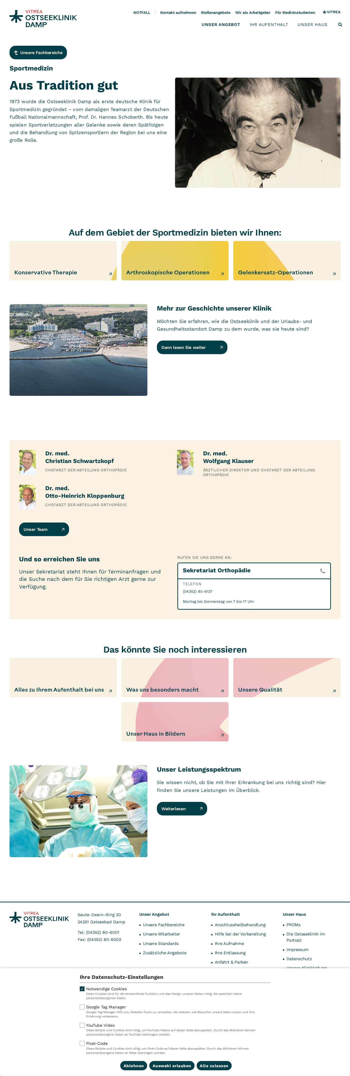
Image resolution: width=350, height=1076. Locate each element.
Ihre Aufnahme (229, 943)
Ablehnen (134, 1065)
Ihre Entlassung (230, 952)
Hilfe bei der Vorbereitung (240, 933)
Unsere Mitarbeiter (161, 933)
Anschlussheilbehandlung (240, 924)
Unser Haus (312, 24)
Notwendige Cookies (164, 993)
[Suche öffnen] (340, 24)
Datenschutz (299, 958)
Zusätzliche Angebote (164, 952)
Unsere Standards (160, 943)
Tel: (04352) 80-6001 (98, 932)
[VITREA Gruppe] (331, 12)
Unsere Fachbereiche (163, 924)
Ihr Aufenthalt (269, 24)
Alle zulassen (214, 1065)
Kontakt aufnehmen (178, 12)
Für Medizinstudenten (295, 12)
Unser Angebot (221, 24)
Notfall (141, 12)
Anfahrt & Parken (231, 962)
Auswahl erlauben (172, 1065)
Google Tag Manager (170, 1011)
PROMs (293, 924)
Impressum (297, 949)
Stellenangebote (215, 12)
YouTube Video (170, 1029)
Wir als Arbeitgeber (252, 12)
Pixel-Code (167, 1048)
